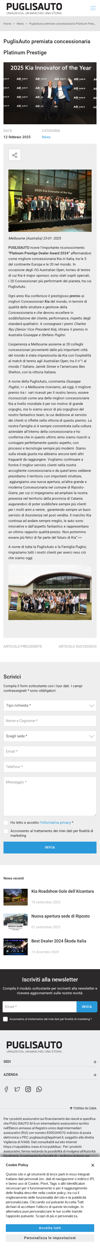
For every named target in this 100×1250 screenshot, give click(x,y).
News (20, 23)
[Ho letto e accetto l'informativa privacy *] (6, 822)
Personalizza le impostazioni (50, 1238)
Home (7, 23)
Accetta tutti (50, 1228)
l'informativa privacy (55, 822)
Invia (50, 847)
